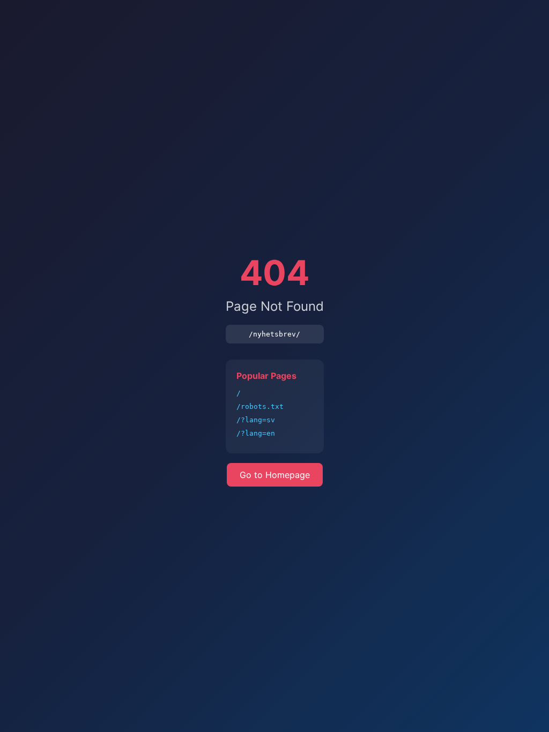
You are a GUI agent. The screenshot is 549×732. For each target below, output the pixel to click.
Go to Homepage (275, 474)
